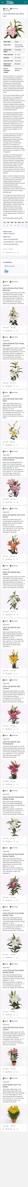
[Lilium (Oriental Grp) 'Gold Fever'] (14, 419)
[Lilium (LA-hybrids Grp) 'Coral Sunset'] (14, 534)
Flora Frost (15, 8)
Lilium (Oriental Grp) (9, 242)
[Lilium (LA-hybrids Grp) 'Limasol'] (14, 704)
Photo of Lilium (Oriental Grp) (11, 244)
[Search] (25, 2)
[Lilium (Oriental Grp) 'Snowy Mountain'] (14, 361)
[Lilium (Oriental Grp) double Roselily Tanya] (14, 932)
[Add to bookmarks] (18, 252)
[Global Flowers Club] (10, 2)
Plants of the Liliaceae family (11, 239)
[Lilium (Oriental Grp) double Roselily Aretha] (14, 816)
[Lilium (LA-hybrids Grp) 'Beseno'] (14, 647)
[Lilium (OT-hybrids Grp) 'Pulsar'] (14, 590)
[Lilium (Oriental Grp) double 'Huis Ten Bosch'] (14, 477)
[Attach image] (5, 269)
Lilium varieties (19, 242)
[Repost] (15, 252)
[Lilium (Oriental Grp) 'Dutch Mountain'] (14, 306)
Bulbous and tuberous (9, 233)
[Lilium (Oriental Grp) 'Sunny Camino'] (14, 1046)
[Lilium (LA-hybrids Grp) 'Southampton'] (14, 760)
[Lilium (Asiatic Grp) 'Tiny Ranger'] (14, 1104)
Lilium (6, 8)
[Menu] (2, 2)
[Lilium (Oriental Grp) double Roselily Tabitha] (14, 874)
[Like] (4, 252)
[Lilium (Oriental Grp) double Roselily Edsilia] (14, 989)
